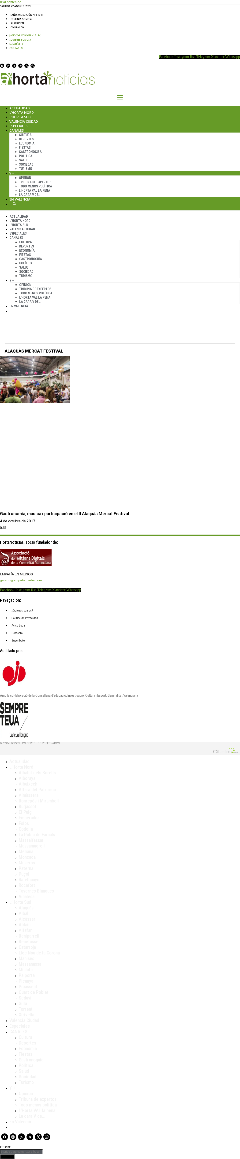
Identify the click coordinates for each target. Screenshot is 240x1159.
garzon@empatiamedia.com (21, 580)
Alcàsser (27, 919)
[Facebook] (2, 66)
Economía (26, 143)
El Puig (25, 812)
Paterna (26, 868)
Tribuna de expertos (35, 182)
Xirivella (26, 1015)
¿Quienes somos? (21, 19)
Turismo (25, 169)
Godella (26, 829)
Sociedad (26, 164)
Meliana (26, 851)
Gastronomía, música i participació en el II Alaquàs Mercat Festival (64, 513)
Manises (26, 958)
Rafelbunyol (30, 879)
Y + (11, 173)
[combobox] (21, 1151)
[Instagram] (8, 66)
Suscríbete (17, 23)
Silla (23, 1003)
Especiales (18, 126)
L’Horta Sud (20, 117)
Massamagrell (32, 846)
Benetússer (29, 941)
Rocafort (27, 885)
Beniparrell (29, 936)
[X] (26, 66)
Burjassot (27, 806)
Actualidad (19, 108)
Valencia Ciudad (23, 121)
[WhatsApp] (32, 66)
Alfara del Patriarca (37, 789)
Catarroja (27, 947)
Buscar (14, 203)
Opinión (25, 178)
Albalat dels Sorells (37, 772)
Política (25, 156)
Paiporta (27, 975)
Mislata (26, 970)
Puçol (24, 874)
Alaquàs (26, 908)
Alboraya (27, 778)
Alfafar (25, 930)
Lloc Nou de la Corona (39, 953)
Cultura (25, 135)
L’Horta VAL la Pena (34, 190)
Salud (23, 160)
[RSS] (14, 66)
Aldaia (24, 924)
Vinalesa (26, 896)
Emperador (29, 818)
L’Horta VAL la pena (37, 1110)
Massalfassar (31, 840)
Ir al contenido (10, 2)
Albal (23, 913)
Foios (24, 823)
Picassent (28, 986)
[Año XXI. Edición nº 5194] (27, 14)
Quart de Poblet (34, 992)
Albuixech (28, 784)
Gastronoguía (30, 152)
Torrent (26, 1009)
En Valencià (19, 199)
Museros (27, 863)
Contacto (17, 27)
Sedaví (25, 998)
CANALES (18, 1031)
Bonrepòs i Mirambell (39, 801)
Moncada (27, 857)
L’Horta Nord (21, 112)
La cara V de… (29, 195)
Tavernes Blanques (36, 891)
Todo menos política (35, 186)
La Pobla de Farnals (37, 834)
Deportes (26, 139)
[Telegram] (20, 66)
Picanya (26, 981)
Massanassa (30, 964)
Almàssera (28, 795)
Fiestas (25, 147)
